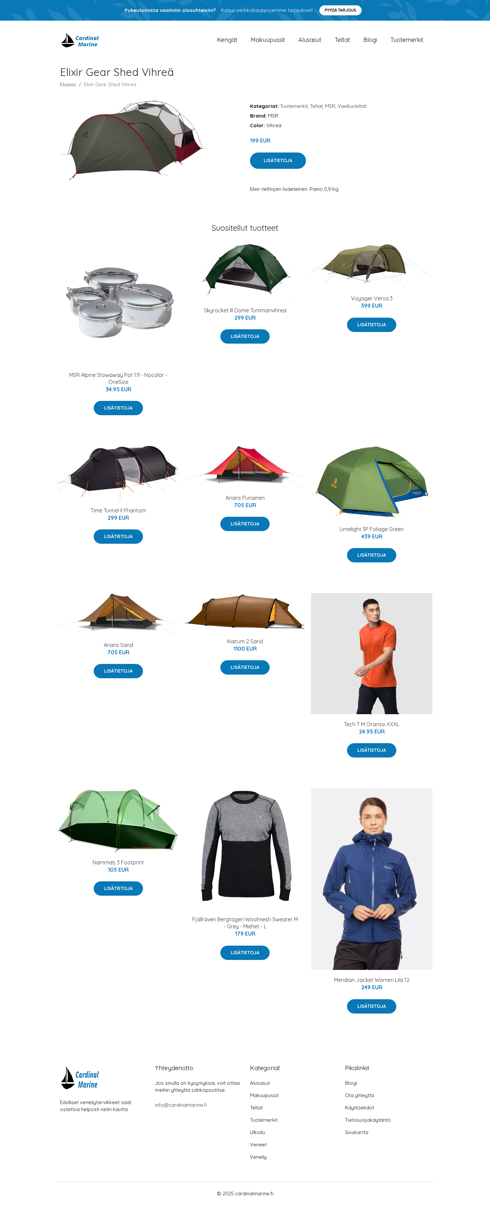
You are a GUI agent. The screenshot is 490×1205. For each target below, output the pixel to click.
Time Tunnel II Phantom (118, 510)
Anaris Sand (118, 645)
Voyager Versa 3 (372, 298)
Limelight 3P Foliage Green (372, 529)
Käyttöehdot (359, 1107)
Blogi (370, 40)
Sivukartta (356, 1132)
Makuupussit (268, 40)
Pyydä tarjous (340, 10)
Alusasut (309, 40)
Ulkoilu (257, 1132)
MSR (330, 106)
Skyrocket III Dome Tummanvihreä (245, 310)
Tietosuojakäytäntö (368, 1120)
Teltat (342, 40)
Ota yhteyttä (359, 1095)
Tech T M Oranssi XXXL (371, 724)
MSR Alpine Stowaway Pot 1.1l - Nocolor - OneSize (118, 378)
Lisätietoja (278, 160)
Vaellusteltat (352, 106)
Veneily (258, 1157)
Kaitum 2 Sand (245, 641)
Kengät (227, 40)
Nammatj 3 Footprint (118, 862)
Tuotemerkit (406, 40)
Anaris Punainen (245, 497)
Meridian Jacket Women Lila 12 (371, 980)
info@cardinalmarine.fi (181, 1105)
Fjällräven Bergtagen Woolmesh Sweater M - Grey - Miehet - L (245, 923)
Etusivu (68, 84)
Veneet (258, 1144)
